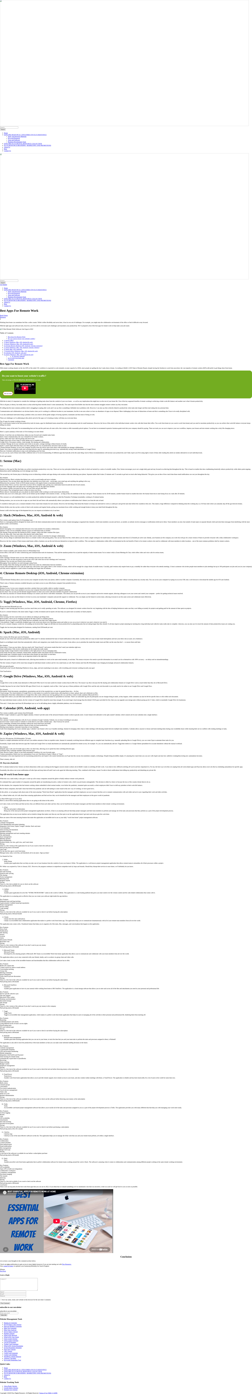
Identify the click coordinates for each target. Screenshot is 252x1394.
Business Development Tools (17, 142)
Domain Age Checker (11, 1390)
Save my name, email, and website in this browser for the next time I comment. (26, 1300)
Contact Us (7, 151)
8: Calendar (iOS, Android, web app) (15, 353)
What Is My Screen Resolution (13, 1346)
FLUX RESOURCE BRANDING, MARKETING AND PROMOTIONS (27, 145)
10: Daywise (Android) (18, 356)
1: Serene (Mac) (9, 340)
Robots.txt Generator (10, 1323)
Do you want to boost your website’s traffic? (21, 338)
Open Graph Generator (11, 1340)
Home (6, 133)
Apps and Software (14, 140)
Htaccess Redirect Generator (13, 1326)
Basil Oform (4, 315)
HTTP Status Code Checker (12, 1324)
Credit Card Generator (11, 1353)
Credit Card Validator (10, 1355)
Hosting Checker (9, 1333)
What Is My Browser (10, 1335)
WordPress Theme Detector (12, 1356)
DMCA (50, 1393)
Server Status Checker (11, 1332)
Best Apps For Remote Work (16, 337)
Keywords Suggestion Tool (12, 1360)
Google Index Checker (11, 1388)
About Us (7, 147)
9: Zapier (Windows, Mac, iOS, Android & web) (18, 354)
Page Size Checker (10, 1349)
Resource (3, 317)
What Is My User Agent (11, 1337)
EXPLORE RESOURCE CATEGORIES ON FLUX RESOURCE (25, 135)
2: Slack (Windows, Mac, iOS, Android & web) (18, 342)
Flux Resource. (66, 1264)
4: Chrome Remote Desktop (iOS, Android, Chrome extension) (23, 346)
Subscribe (3, 1315)
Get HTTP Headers (10, 1342)
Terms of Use (43, 1393)
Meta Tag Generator (10, 1328)
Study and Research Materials (17, 136)
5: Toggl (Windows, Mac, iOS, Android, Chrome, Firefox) (21, 347)
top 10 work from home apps (16, 358)
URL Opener (8, 1351)
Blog (5, 149)
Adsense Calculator (10, 1358)
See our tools (8, 393)
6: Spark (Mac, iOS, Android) (13, 349)
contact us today (8, 1266)
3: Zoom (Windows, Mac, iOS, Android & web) (18, 344)
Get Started (3, 285)
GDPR (55, 1393)
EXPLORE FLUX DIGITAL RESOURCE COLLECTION (23, 143)
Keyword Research (14, 138)
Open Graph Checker (10, 1339)
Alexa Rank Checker (10, 1386)
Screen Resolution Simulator (13, 1348)
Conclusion (11, 359)
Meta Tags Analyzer (10, 1330)
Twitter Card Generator (11, 1344)
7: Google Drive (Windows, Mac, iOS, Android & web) (21, 351)
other (8, 1264)
